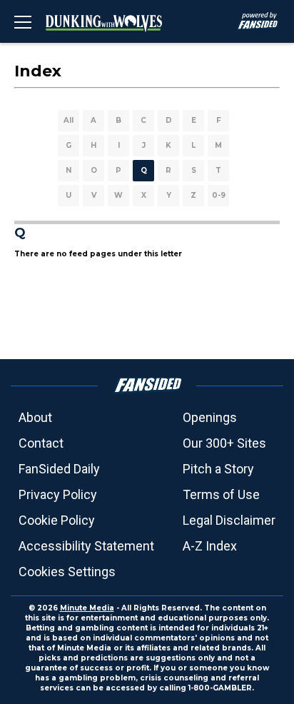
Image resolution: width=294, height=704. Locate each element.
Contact (41, 443)
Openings (210, 417)
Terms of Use (221, 494)
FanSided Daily (59, 468)
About (35, 417)
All (69, 120)
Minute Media (87, 608)
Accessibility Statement (86, 545)
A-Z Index (210, 545)
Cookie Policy (57, 520)
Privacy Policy (58, 494)
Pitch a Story (218, 468)
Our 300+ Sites (224, 443)
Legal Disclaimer (229, 520)
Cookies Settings (67, 571)
